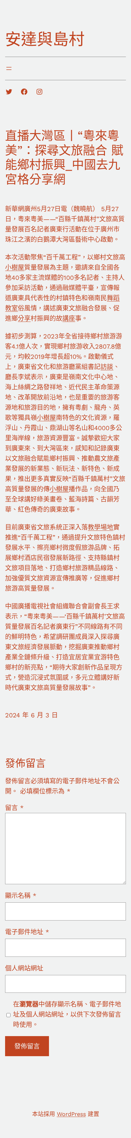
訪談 (106, 367)
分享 (24, 318)
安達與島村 (45, 39)
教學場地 (100, 527)
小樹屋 (14, 267)
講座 (68, 318)
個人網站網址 (24, 968)
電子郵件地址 (27, 932)
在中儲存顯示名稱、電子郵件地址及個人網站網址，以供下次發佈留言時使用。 (67, 1014)
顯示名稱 (20, 896)
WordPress (71, 1114)
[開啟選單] (9, 68)
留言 (14, 808)
